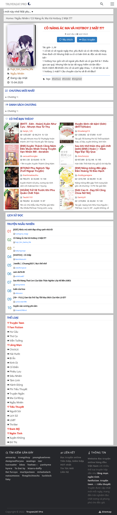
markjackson (27, 471)
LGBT (13, 420)
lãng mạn (102, 473)
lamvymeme (20, 284)
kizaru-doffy (35, 468)
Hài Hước (15, 354)
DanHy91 (82, 197)
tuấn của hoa (19, 289)
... (13, 246)
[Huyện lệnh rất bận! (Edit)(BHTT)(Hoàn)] (66, 132)
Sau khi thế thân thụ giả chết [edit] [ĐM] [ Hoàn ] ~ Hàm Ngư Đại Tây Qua (93, 148)
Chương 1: (12, 96)
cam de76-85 (19, 272)
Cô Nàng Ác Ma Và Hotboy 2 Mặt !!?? (29, 238)
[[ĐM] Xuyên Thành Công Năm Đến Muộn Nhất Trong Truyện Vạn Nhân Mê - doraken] (12, 155)
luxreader (11, 464)
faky (8, 479)
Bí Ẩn (12, 358)
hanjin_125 (27, 131)
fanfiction (93, 480)
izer (40, 460)
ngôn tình (93, 476)
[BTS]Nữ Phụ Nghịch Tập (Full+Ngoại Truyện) (35, 169)
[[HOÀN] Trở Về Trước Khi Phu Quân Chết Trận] (12, 199)
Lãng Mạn (16, 345)
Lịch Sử (14, 415)
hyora (8, 468)
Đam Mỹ (15, 429)
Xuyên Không (17, 437)
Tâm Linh (15, 380)
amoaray (10, 457)
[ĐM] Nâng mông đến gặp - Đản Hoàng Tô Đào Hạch (91, 169)
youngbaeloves (41, 457)
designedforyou (14, 460)
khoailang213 (84, 131)
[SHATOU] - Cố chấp (22, 254)
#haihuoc (56, 78)
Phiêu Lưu (15, 371)
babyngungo (20, 251)
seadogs (30, 460)
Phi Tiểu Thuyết (18, 389)
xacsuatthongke (30, 156)
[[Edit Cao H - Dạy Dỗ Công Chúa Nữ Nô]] (66, 199)
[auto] (29, 4)
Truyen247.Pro (16, 4)
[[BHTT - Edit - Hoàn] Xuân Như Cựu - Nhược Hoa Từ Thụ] (12, 132)
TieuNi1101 (28, 197)
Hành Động (16, 384)
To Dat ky (20, 468)
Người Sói (15, 411)
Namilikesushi (20, 259)
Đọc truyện (88, 39)
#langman (77, 78)
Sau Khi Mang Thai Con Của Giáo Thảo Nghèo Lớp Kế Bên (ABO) (42, 280)
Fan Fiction (16, 327)
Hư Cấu (14, 331)
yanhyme (45, 464)
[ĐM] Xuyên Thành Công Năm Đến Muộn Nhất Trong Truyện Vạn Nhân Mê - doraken (38, 148)
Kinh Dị (14, 362)
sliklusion (19, 293)
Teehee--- (32, 464)
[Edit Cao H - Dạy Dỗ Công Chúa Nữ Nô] (90, 191)
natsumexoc (12, 475)
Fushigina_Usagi (21, 234)
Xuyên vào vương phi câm (25, 305)
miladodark (44, 471)
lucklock (46, 475)
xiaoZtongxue (20, 268)
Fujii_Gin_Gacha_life (22, 69)
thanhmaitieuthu (30, 175)
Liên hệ (64, 471)
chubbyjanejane (85, 175)
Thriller (14, 424)
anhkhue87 (19, 276)
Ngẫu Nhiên (17, 73)
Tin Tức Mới (67, 468)
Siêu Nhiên (16, 376)
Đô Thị (13, 442)
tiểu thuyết (104, 484)
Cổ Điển (14, 367)
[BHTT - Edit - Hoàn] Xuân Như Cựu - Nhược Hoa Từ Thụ (38, 125)
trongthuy (24, 457)
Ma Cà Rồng (16, 398)
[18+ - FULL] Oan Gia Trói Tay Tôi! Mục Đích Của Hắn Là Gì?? (39, 297)
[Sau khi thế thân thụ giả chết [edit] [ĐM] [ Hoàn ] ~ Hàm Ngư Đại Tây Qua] (66, 155)
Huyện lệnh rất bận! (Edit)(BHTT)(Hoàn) (90, 125)
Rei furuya (11, 471)
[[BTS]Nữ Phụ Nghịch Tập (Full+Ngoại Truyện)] (12, 177)
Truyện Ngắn (17, 393)
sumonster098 (21, 302)
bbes (22, 464)
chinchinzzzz (83, 156)
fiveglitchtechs (30, 475)
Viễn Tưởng (16, 340)
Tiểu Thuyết (17, 407)
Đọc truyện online (70, 457)
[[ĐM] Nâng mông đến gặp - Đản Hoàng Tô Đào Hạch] (66, 177)
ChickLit (14, 349)
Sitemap (106, 511)
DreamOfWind (21, 310)
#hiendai (66, 78)
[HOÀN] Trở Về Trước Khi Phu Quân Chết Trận (37, 191)
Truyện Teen (17, 323)
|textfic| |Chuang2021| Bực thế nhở (30, 263)
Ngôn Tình (16, 433)
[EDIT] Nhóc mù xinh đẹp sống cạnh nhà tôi (33, 229)
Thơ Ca (14, 336)
